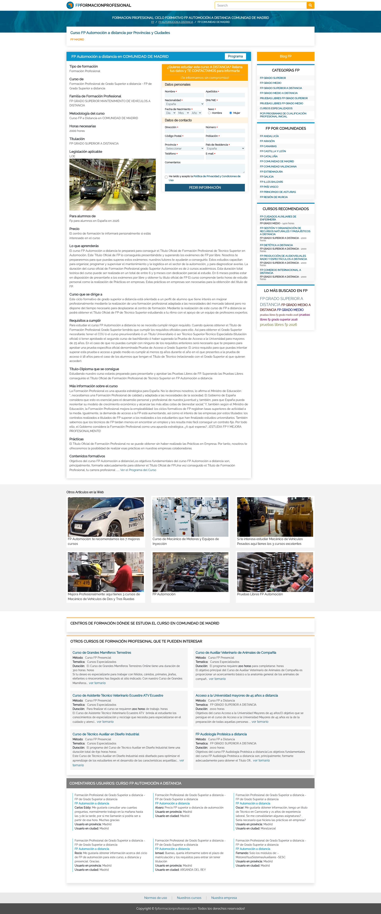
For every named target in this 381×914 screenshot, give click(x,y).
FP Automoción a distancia (176, 22)
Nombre (170, 91)
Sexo (211, 109)
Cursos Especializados (276, 108)
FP (152, 22)
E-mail (210, 153)
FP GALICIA (267, 176)
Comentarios (172, 162)
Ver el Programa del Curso (138, 470)
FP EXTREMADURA (271, 171)
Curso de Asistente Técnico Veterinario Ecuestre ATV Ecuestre (118, 695)
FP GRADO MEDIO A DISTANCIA (279, 93)
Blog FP (286, 56)
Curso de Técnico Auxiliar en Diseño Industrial (106, 734)
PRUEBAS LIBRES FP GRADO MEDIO (281, 103)
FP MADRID (77, 39)
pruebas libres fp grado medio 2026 (279, 315)
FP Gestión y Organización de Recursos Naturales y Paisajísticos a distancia (285, 231)
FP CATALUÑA (269, 156)
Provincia (170, 144)
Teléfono (170, 153)
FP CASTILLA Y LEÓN (273, 151)
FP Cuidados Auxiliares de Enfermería (278, 218)
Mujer (236, 112)
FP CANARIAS (268, 146)
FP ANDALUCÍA (269, 136)
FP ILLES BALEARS (271, 181)
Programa (235, 56)
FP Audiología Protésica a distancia (221, 734)
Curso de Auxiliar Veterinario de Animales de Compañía (236, 652)
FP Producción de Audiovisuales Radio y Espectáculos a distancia (283, 257)
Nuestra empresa (224, 898)
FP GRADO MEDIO (270, 82)
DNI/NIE (211, 100)
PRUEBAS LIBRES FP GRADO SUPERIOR (284, 98)
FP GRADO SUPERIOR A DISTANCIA (281, 88)
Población (212, 135)
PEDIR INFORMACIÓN (205, 187)
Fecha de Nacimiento (178, 109)
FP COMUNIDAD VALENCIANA (278, 166)
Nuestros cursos (189, 898)
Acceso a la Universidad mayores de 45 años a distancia (237, 695)
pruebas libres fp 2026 (278, 324)
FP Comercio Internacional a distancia (280, 271)
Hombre (217, 112)
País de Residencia (217, 144)
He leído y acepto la (205, 178)
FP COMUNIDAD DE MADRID (277, 161)
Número (211, 127)
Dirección (170, 127)
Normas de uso (155, 898)
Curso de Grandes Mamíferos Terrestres (102, 652)
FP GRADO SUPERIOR (273, 77)
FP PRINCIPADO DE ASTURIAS (278, 191)
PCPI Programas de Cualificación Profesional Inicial (283, 115)
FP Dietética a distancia (276, 245)
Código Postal (173, 135)
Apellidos (211, 91)
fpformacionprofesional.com (176, 908)
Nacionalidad (173, 100)
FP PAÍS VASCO (269, 186)
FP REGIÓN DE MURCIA (274, 197)
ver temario (97, 683)
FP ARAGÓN (267, 141)
